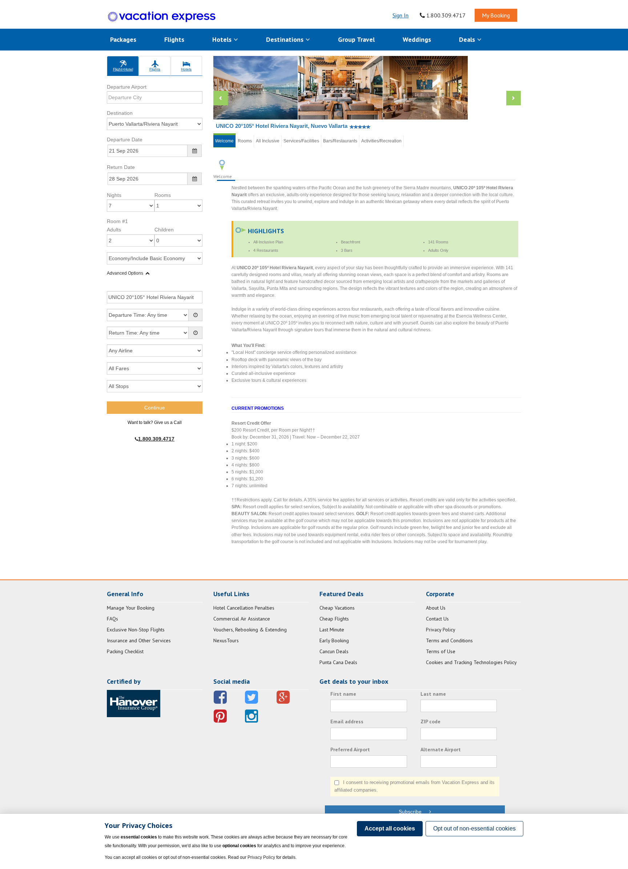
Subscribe (414, 812)
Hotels (222, 39)
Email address (346, 721)
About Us (436, 608)
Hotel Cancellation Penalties (243, 608)
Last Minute (331, 629)
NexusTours (226, 640)
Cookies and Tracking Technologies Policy (471, 662)
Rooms (162, 195)
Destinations (285, 39)
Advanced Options (125, 273)
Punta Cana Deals (338, 662)
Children (164, 230)
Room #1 (117, 221)
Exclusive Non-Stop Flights (136, 629)
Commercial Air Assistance (241, 618)
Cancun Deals (334, 651)
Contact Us (437, 618)
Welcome (224, 141)
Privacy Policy (440, 629)
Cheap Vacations (337, 608)
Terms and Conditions (449, 640)
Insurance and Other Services (139, 640)
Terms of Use (440, 651)
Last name (433, 694)
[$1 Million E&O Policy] (133, 703)
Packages (123, 39)
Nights (114, 195)
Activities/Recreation (381, 141)
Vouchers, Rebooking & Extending (250, 629)
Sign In (400, 15)
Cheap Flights (334, 618)
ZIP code (430, 721)
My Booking (496, 15)
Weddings (417, 39)
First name (343, 694)
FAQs (112, 618)
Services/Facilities (301, 141)
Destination (120, 113)
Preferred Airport (350, 749)
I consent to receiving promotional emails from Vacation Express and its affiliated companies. (414, 786)
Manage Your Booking (130, 608)
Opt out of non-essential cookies (474, 828)
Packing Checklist (125, 651)
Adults (114, 230)
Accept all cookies (390, 828)
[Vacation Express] (161, 16)
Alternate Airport (440, 749)
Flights (174, 39)
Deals (468, 39)
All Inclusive (267, 141)
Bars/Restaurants (340, 141)
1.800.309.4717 (445, 15)
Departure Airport (126, 87)
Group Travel (356, 39)
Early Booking (334, 640)
